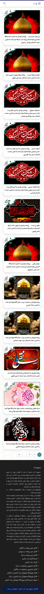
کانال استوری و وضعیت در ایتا (26, 566)
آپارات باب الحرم (31, 562)
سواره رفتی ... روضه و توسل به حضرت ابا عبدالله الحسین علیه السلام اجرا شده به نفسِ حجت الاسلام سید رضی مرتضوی (23, 267)
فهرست (35, 3)
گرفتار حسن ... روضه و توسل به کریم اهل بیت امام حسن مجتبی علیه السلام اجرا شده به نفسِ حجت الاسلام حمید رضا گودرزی (23, 151)
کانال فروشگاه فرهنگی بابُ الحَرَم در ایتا (23, 576)
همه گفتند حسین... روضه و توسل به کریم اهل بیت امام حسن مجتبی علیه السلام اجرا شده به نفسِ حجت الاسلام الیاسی (22, 190)
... (24, 454)
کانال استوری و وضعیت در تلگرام (25, 569)
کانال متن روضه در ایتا (29, 555)
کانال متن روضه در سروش (28, 551)
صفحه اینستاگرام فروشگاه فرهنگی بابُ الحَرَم (21, 580)
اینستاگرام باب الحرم (29, 558)
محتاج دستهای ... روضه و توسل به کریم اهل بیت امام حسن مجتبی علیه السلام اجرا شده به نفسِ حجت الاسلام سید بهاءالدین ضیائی (22, 113)
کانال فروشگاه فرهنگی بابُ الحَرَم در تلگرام (22, 573)
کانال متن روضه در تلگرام (28, 548)
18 (19, 454)
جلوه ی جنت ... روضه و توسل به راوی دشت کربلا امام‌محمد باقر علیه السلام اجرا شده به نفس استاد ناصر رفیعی (23, 228)
